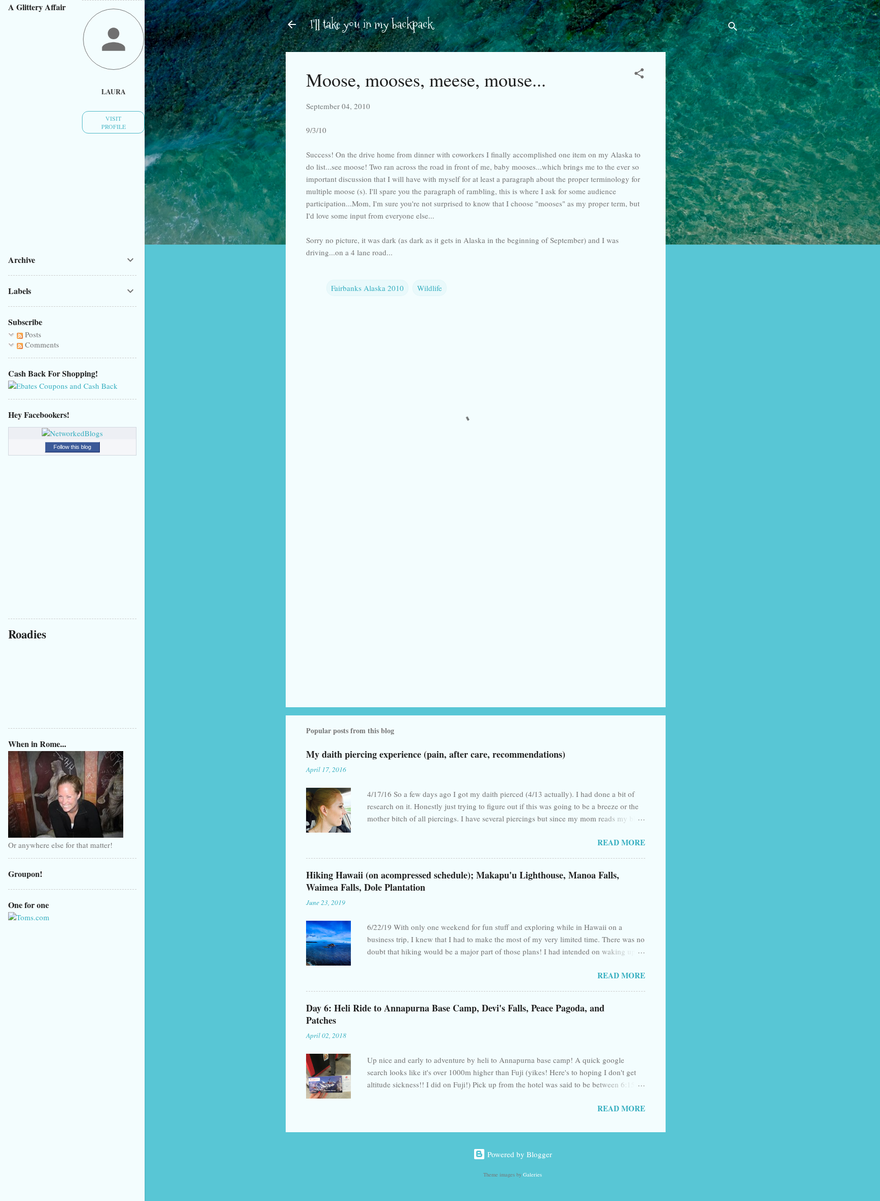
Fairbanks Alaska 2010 (367, 288)
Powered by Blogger (518, 1154)
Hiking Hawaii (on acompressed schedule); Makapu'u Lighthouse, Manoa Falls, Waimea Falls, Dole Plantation (462, 881)
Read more (621, 842)
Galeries (532, 1174)
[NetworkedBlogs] (72, 433)
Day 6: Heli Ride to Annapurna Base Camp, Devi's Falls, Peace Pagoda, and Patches (455, 1014)
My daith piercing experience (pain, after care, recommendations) (435, 754)
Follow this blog (72, 447)
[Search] (733, 27)
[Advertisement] (706, 213)
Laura (113, 92)
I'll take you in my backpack (371, 24)
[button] (639, 75)
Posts (32, 334)
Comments (41, 344)
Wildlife (429, 288)
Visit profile (113, 122)
